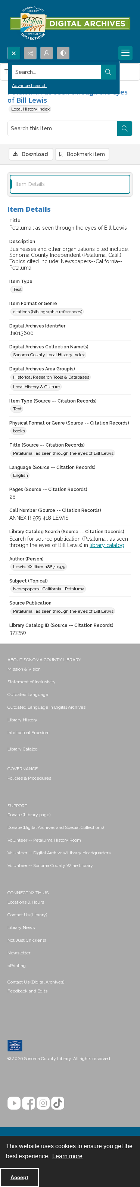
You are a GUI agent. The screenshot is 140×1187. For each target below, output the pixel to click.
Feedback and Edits (27, 991)
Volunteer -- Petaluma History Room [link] (44, 840)
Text (17, 289)
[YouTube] (14, 1103)
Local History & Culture (36, 386)
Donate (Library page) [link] (28, 814)
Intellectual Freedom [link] (28, 732)
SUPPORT (17, 805)
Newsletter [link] (18, 952)
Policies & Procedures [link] (29, 778)
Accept (19, 1177)
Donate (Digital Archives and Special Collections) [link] (55, 827)
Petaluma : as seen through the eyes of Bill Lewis (63, 453)
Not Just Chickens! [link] (26, 940)
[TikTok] (57, 1103)
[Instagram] (43, 1103)
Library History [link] (22, 720)
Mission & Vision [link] (24, 669)
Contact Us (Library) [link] (27, 914)
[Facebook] (28, 1103)
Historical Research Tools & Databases (51, 377)
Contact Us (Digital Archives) (35, 982)
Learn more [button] (67, 1156)
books (19, 431)
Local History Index (30, 109)
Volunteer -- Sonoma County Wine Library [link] (50, 865)
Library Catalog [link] (22, 749)
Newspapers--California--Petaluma (48, 588)
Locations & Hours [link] (25, 902)
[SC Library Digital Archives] (70, 23)
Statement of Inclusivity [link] (31, 681)
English (20, 475)
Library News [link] (21, 927)
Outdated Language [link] (27, 694)
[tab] (70, 184)
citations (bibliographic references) (47, 311)
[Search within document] (124, 128)
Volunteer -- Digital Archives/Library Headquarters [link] (59, 852)
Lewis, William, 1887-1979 (39, 566)
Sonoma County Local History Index (49, 354)
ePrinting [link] (16, 965)
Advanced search (29, 85)
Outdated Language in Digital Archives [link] (46, 707)
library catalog (107, 545)
